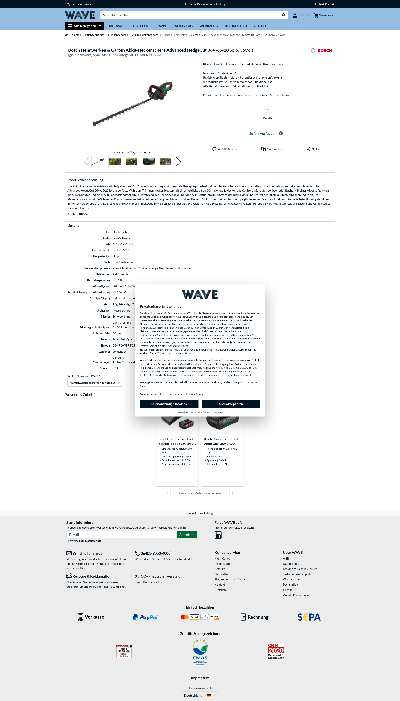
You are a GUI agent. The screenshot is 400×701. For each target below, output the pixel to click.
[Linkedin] (218, 534)
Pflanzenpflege (94, 34)
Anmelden (186, 534)
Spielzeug (184, 26)
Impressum (200, 678)
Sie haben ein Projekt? (297, 574)
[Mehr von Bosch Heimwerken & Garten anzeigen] (321, 53)
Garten (76, 34)
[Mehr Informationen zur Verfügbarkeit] (281, 133)
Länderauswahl (200, 688)
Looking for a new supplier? (300, 569)
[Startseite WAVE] (80, 14)
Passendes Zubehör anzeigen (200, 493)
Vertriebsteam (279, 95)
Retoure (220, 569)
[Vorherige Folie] (167, 493)
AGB (286, 558)
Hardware (117, 26)
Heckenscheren (118, 34)
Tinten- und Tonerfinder (230, 579)
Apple (164, 26)
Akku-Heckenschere (145, 34)
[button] (86, 162)
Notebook (142, 26)
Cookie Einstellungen (296, 595)
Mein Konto (222, 558)
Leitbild (288, 589)
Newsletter (222, 574)
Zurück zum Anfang (200, 513)
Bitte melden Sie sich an (218, 64)
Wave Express (292, 579)
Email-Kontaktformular (103, 563)
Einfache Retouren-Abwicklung (205, 4)
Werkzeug (208, 26)
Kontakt (220, 584)
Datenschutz (93, 540)
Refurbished (236, 26)
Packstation (290, 584)
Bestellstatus (223, 563)
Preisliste (221, 589)
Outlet (260, 26)
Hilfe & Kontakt (325, 4)
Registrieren (211, 77)
